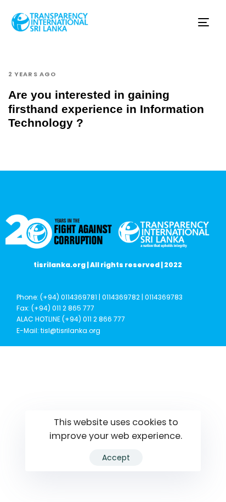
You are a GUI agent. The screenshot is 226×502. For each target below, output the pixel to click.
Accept (116, 457)
